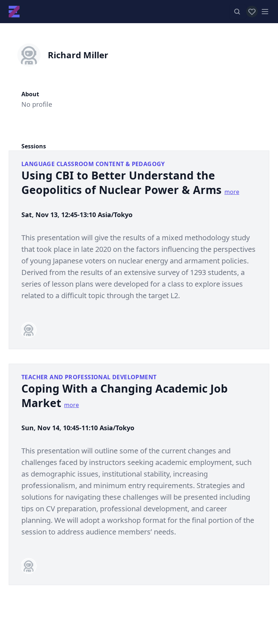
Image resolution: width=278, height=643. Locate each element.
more (231, 192)
